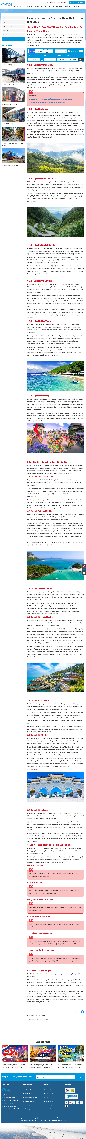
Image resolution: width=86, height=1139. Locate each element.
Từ (29, 56)
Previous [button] (2, 1057)
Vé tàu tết (48, 1109)
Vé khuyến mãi (49, 1089)
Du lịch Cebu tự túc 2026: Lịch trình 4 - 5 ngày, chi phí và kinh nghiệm (41, 1066)
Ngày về (69, 56)
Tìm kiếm (80, 59)
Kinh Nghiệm (45, 6)
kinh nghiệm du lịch (19, 11)
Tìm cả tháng (74, 51)
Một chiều (32, 51)
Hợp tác (68, 6)
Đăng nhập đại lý (29, 1109)
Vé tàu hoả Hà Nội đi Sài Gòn (10, 65)
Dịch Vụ (5, 30)
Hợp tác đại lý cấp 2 (30, 1101)
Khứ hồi (39, 51)
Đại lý (5, 22)
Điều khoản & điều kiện (31, 1097)
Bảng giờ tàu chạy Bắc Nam (9, 84)
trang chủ (3, 11)
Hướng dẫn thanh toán (31, 1105)
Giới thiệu (76, 6)
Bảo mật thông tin (29, 1093)
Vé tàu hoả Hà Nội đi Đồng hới (10, 165)
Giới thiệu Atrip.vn (29, 1089)
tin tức (10, 11)
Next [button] (83, 1057)
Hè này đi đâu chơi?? (33, 465)
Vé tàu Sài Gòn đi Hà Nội (8, 124)
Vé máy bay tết (50, 1105)
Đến (45, 56)
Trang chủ (18, 6)
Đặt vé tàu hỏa (50, 1101)
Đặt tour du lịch (50, 1097)
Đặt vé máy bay (50, 1093)
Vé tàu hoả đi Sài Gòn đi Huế (10, 104)
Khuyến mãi (28, 6)
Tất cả (5, 18)
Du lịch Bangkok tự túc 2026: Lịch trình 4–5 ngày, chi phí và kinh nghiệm (13, 1066)
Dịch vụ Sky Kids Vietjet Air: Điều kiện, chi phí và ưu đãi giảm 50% (69, 1066)
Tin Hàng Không (57, 6)
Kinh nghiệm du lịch (8, 39)
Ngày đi (59, 56)
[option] (15, 1057)
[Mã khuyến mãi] (81, 51)
